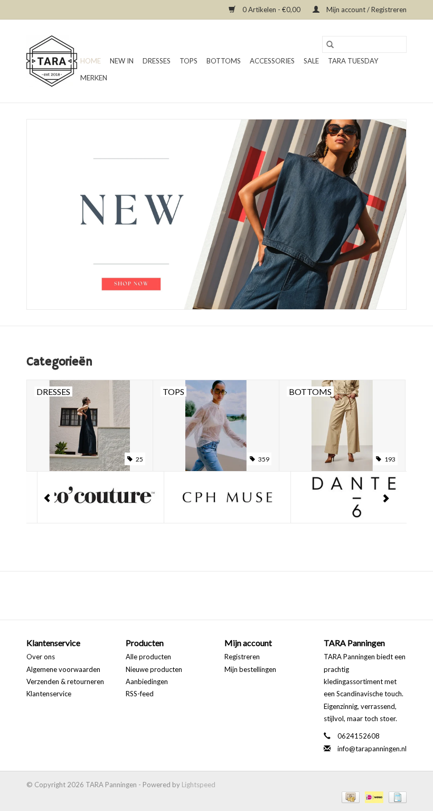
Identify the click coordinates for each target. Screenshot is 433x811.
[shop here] (216, 214)
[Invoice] (396, 796)
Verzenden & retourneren (65, 681)
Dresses (157, 61)
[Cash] (349, 796)
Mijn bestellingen (250, 669)
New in (122, 61)
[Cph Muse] (217, 497)
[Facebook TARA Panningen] (207, 595)
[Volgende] (386, 498)
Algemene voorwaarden (63, 669)
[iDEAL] (372, 796)
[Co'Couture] (90, 497)
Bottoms (223, 61)
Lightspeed (198, 784)
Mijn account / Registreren (366, 9)
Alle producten (148, 656)
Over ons (40, 656)
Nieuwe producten (154, 669)
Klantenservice (48, 693)
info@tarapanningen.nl (372, 748)
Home (90, 61)
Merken (93, 77)
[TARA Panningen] (51, 61)
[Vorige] (47, 498)
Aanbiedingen (147, 681)
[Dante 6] (343, 497)
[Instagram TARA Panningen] (226, 595)
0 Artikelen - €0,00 (271, 9)
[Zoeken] (330, 44)
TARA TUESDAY (353, 61)
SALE (311, 61)
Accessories (272, 61)
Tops (188, 61)
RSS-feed (140, 693)
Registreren (242, 656)
